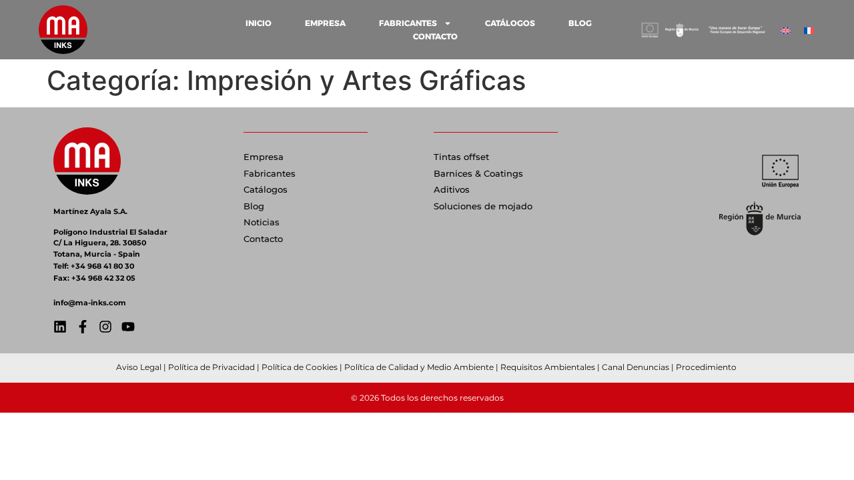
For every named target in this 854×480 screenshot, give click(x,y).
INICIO (259, 23)
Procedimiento (707, 367)
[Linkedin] (60, 326)
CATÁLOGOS (510, 23)
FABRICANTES (408, 23)
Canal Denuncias (635, 367)
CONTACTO (435, 36)
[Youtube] (128, 326)
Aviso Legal (138, 367)
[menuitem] (785, 30)
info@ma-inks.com (89, 302)
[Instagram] (105, 326)
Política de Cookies (300, 367)
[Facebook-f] (82, 326)
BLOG (580, 23)
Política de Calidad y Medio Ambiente (419, 367)
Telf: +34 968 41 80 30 (93, 266)
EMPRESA (325, 23)
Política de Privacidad (211, 367)
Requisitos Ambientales (547, 367)
